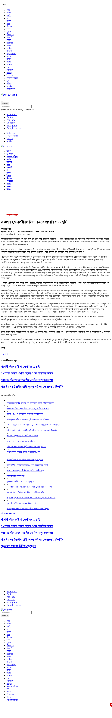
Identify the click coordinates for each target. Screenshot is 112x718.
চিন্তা (9, 59)
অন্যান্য (9, 72)
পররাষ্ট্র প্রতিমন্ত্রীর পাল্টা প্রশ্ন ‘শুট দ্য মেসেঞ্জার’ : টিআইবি (32, 387)
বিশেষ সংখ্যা (11, 88)
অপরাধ (9, 45)
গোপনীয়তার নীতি (12, 699)
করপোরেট (10, 69)
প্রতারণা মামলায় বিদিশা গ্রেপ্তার (18, 546)
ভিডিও (9, 83)
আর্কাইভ (9, 86)
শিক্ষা (8, 29)
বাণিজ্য (9, 20)
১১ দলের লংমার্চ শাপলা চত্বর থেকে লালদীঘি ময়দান (27, 373)
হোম (8, 10)
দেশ (8, 18)
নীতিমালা (9, 697)
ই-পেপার (10, 75)
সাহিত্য (9, 50)
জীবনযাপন (10, 34)
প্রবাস (9, 61)
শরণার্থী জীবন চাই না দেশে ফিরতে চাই (20, 367)
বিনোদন (9, 26)
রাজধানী (9, 37)
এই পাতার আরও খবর (8, 513)
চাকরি (8, 67)
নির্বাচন (9, 39)
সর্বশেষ (9, 12)
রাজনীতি (9, 161)
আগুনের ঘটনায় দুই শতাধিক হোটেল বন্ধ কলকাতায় (27, 380)
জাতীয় (9, 15)
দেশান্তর (10, 42)
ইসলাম (9, 31)
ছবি (8, 80)
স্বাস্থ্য (9, 56)
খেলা (8, 23)
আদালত (9, 48)
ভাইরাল (9, 64)
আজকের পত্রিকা (12, 78)
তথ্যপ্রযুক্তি (11, 53)
